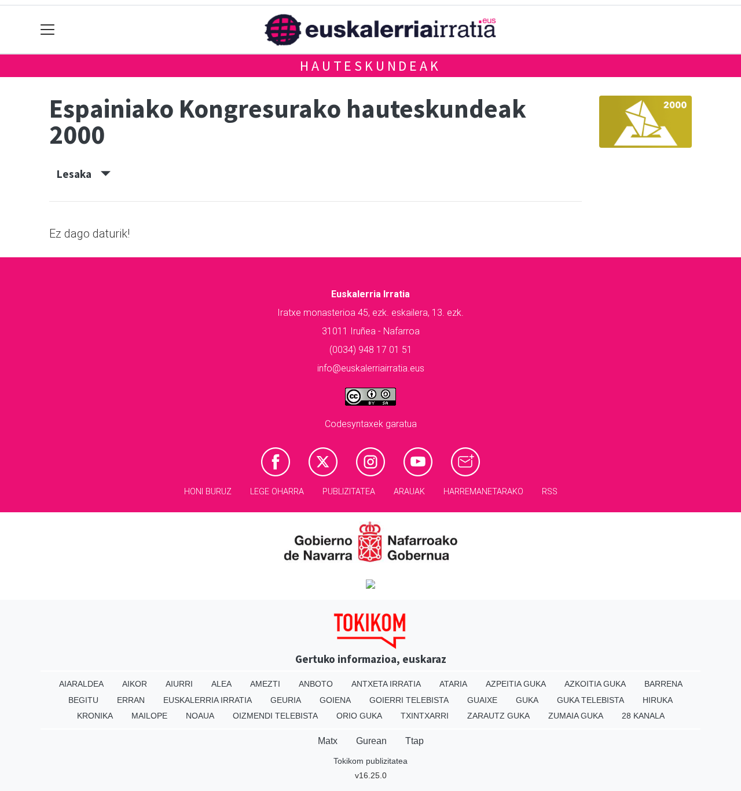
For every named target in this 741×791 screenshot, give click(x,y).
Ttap (414, 741)
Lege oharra (277, 492)
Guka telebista (590, 700)
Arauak (409, 492)
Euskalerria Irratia (207, 700)
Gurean (371, 741)
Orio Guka (359, 715)
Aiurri (179, 683)
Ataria (453, 683)
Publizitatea (348, 492)
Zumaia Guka (575, 715)
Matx (328, 741)
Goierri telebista (409, 700)
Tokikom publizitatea (370, 761)
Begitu (83, 700)
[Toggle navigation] (47, 30)
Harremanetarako (483, 492)
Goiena (335, 700)
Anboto (316, 683)
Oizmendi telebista (275, 715)
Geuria (285, 700)
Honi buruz (208, 492)
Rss (549, 492)
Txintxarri (425, 715)
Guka (527, 700)
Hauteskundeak (370, 66)
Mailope (149, 715)
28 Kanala (643, 715)
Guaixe (482, 700)
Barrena (663, 683)
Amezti (265, 683)
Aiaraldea (81, 683)
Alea (221, 683)
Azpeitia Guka (516, 683)
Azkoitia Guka (595, 683)
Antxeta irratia (386, 683)
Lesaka (79, 174)
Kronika (95, 715)
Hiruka (658, 700)
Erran (131, 700)
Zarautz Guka (498, 715)
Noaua (200, 715)
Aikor (134, 683)
